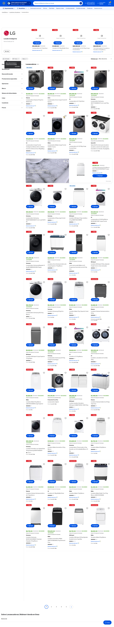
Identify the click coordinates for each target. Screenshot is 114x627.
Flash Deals (51, 8)
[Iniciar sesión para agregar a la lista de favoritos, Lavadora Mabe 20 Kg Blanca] (108, 418)
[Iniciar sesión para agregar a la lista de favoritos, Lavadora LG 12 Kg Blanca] (87, 327)
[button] (90, 3)
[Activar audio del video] (67, 161)
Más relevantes (103, 59)
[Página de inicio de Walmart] (4, 3)
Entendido (17, 66)
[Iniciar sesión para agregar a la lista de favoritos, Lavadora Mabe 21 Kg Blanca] (87, 464)
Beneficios (22, 8)
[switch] (6, 59)
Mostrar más (4, 618)
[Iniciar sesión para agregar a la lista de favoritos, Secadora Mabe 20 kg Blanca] (108, 508)
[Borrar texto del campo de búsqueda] (77, 3)
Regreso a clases (60, 8)
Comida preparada (70, 8)
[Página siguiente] (71, 607)
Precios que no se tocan (35, 8)
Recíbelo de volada (80, 8)
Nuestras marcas (98, 8)
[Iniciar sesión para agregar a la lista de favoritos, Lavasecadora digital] (65, 373)
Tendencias (89, 8)
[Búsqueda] (81, 3)
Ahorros (45, 8)
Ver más (7, 51)
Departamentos (9, 8)
